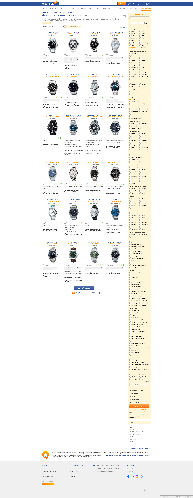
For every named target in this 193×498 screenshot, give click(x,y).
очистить (55, 23)
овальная (144, 109)
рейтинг (111, 455)
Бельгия (133, 58)
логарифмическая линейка (138, 331)
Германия (144, 58)
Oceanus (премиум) (48, 267)
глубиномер (144, 300)
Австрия (133, 53)
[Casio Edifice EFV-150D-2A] (115, 213)
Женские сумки (132, 439)
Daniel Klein (134, 36)
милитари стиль (135, 260)
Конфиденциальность (48, 476)
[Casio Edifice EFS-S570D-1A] (73, 213)
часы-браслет (134, 263)
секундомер (145, 272)
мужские (133, 84)
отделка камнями (135, 253)
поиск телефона (135, 352)
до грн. (53, 34)
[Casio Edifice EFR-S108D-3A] (94, 255)
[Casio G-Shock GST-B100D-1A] (94, 128)
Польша (143, 67)
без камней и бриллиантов (138, 258)
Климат (91, 8)
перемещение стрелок (137, 324)
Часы (64, 12)
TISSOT (143, 45)
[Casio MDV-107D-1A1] (73, 87)
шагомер (144, 305)
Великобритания (135, 55)
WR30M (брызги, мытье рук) (138, 360)
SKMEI (132, 43)
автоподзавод (110, 102)
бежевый (144, 133)
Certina (133, 33)
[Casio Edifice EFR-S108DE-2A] (115, 45)
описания (144, 453)
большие (88, 146)
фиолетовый (145, 147)
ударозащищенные (90, 144)
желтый (133, 135)
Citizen (143, 33)
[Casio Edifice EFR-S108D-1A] (115, 255)
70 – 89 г (133, 376)
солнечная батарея (69, 61)
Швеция (133, 76)
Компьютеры (53, 8)
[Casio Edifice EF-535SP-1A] (115, 174)
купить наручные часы (136, 416)
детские (144, 86)
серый (143, 145)
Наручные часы (70, 12)
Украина (133, 72)
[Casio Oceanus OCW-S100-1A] (52, 255)
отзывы (64, 455)
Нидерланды (134, 67)
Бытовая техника (81, 8)
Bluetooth (97, 144)
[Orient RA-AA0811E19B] (115, 87)
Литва (143, 60)
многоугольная (135, 116)
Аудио (72, 8)
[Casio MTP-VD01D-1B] (52, 45)
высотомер (134, 300)
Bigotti (133, 31)
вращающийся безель (137, 326)
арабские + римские (136, 128)
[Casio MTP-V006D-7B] (53, 213)
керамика (144, 205)
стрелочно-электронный (137, 104)
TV (66, 8)
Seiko (143, 40)
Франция (133, 74)
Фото (61, 8)
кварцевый (134, 91)
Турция (143, 69)
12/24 (71, 59)
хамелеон (144, 149)
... (89, 293)
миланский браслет (136, 207)
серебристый (134, 145)
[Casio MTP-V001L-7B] (95, 213)
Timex (132, 45)
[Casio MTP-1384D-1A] (94, 45)
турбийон (133, 315)
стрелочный (46, 23)
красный (133, 140)
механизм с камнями (118, 102)
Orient (143, 38)
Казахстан (73, 478)
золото (143, 203)
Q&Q (132, 40)
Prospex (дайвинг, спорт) (70, 267)
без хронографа (135, 296)
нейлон (143, 200)
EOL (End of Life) (135, 345)
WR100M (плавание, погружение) (139, 364)
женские (144, 84)
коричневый (145, 138)
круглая (133, 109)
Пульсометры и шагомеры (135, 434)
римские (133, 126)
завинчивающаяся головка (138, 340)
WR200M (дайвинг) (136, 367)
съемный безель (135, 329)
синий (132, 147)
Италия (143, 62)
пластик (133, 205)
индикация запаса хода (137, 343)
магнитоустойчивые (136, 336)
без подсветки (135, 162)
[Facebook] (128, 476)
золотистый (134, 138)
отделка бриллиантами (137, 256)
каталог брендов (136, 455)
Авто (114, 8)
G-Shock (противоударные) (91, 140)
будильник (134, 272)
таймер (133, 275)
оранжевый (144, 140)
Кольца (131, 441)
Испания (133, 62)
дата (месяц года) (136, 282)
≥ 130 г (143, 379)
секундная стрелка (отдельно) (139, 322)
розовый (144, 142)
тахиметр (133, 298)
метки (132, 123)
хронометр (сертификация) (138, 291)
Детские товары (106, 8)
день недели (134, 277)
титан (132, 203)
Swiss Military (145, 43)
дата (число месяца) (136, 279)
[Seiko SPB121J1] (73, 255)
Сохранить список (67, 23)
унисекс (133, 86)
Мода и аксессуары (146, 8)
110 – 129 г (134, 379)
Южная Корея (145, 76)
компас (79, 271)
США (132, 69)
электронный (134, 101)
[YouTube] (133, 476)
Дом (97, 8)
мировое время (135, 284)
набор (132, 354)
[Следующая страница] (100, 293)
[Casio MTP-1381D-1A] (94, 174)
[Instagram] (137, 476)
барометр (144, 303)
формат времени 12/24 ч (137, 286)
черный (133, 149)
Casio (143, 31)
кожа (143, 198)
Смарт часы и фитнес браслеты (136, 431)
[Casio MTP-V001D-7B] (95, 87)
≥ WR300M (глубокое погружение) (139, 369)
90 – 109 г (144, 376)
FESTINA (144, 36)
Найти (122, 3)
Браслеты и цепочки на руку (135, 437)
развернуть (147, 381)
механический (135, 94)
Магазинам (45, 473)
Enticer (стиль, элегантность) (92, 57)
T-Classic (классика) (69, 140)
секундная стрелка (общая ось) (139, 319)
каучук (133, 200)
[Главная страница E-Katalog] (49, 4)
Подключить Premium (48, 484)
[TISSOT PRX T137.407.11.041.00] (74, 128)
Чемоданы (131, 436)
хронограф (75, 59)
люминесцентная (135, 157)
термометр (134, 303)
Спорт (136, 8)
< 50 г (132, 374)
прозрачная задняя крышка (70, 144)
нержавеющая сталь (136, 167)
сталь (132, 198)
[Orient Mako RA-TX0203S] (73, 45)
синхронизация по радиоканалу (139, 347)
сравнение (106, 453)
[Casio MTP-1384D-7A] (73, 174)
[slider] (132, 26)
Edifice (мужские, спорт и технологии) (115, 57)
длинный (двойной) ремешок (138, 265)
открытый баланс (135, 251)
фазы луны (134, 289)
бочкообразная (135, 111)
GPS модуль (134, 305)
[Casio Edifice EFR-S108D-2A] (53, 174)
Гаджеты (44, 8)
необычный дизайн (136, 118)
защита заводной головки (138, 338)
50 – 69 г (144, 374)
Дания (133, 60)
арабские (144, 123)
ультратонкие (134, 242)
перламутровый (135, 142)
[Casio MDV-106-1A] (53, 128)
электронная (134, 155)
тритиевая (134, 159)
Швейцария (77, 140)
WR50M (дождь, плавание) (138, 362)
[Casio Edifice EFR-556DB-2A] (115, 128)
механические (114, 100)
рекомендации (122, 455)
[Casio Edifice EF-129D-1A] (52, 87)
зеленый (144, 135)
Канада (133, 65)
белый (133, 133)
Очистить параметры (140, 409)
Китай (143, 65)
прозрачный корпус (136, 244)
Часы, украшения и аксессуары (54, 12)
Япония (45, 57)
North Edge (134, 38)
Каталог (44, 12)
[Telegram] (142, 476)
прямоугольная (135, 113)
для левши (134, 267)
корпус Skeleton (135, 249)
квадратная (144, 111)
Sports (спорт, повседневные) (71, 57)
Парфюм (131, 433)
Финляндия (144, 72)
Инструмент (122, 8)
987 (93, 293)
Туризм (130, 8)
